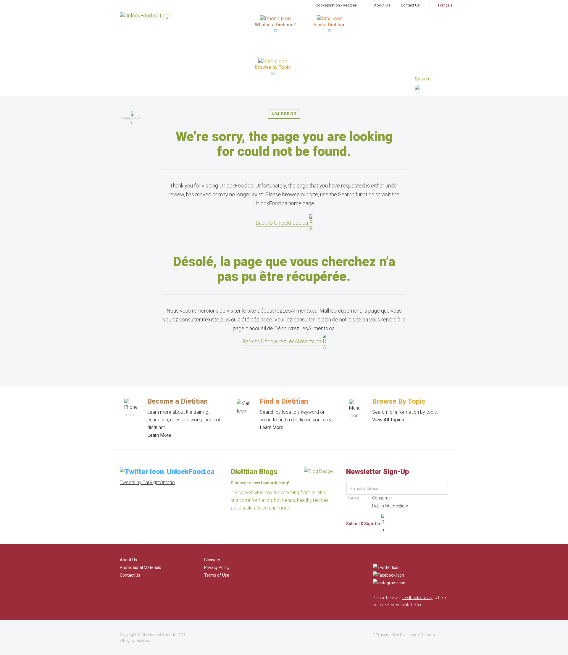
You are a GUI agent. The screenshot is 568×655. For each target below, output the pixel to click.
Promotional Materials (140, 567)
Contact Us (410, 5)
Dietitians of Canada (158, 635)
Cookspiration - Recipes (336, 5)
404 (137, 118)
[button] (431, 88)
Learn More (159, 435)
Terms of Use (216, 575)
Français (445, 5)
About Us (382, 5)
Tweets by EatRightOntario (147, 482)
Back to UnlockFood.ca (282, 223)
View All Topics (388, 420)
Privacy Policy (217, 567)
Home (125, 118)
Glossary (212, 559)
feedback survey (417, 597)
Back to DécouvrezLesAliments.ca (282, 341)
